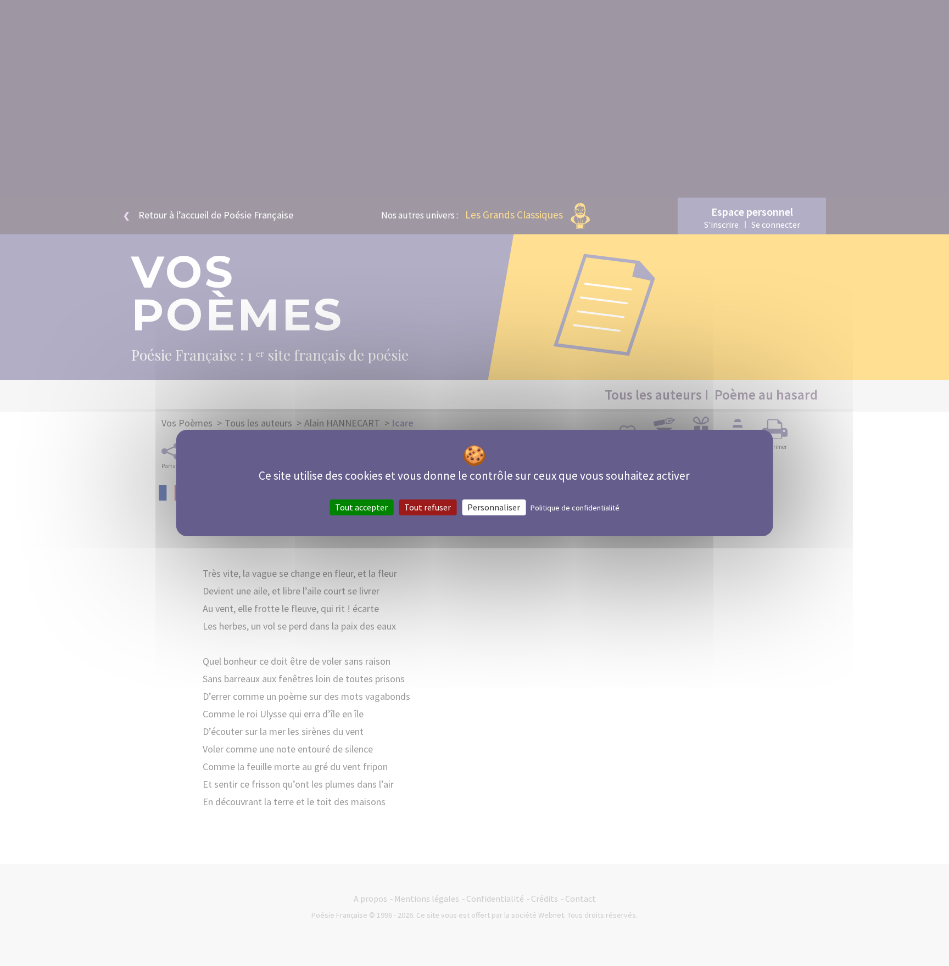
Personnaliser (493, 507)
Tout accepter (361, 507)
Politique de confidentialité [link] (575, 508)
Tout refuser (427, 507)
